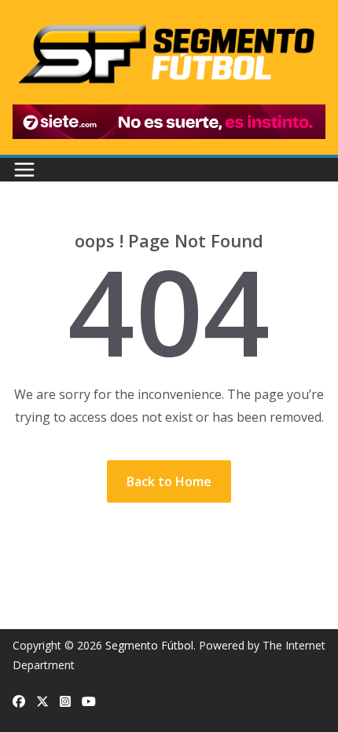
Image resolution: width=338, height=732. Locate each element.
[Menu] (24, 169)
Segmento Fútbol (149, 645)
